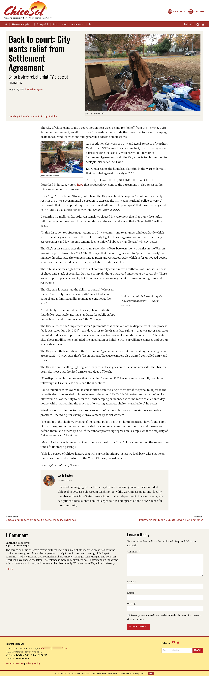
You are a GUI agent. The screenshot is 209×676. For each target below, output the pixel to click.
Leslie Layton (35, 89)
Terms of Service (15, 663)
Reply (10, 569)
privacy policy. (139, 673)
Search (198, 650)
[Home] (6, 24)
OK (150, 673)
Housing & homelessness (23, 116)
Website (131, 604)
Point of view (60, 24)
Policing (43, 116)
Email (131, 593)
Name (131, 581)
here (80, 185)
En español (42, 24)
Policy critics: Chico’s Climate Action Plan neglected (171, 520)
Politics (53, 116)
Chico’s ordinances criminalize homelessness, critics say (41, 520)
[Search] (90, 24)
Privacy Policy (32, 663)
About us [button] (76, 24)
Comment (133, 551)
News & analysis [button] (20, 24)
